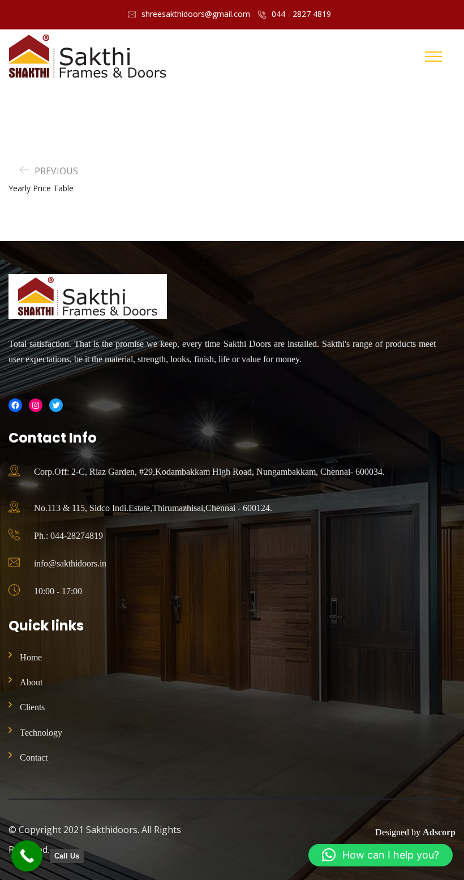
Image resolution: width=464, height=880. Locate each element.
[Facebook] (15, 405)
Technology (41, 732)
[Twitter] (56, 405)
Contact (34, 757)
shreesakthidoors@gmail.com (195, 13)
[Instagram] (35, 405)
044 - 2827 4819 (301, 13)
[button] (380, 855)
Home (31, 657)
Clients (32, 707)
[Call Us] (26, 856)
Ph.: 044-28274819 (68, 535)
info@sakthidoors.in (70, 563)
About (31, 682)
